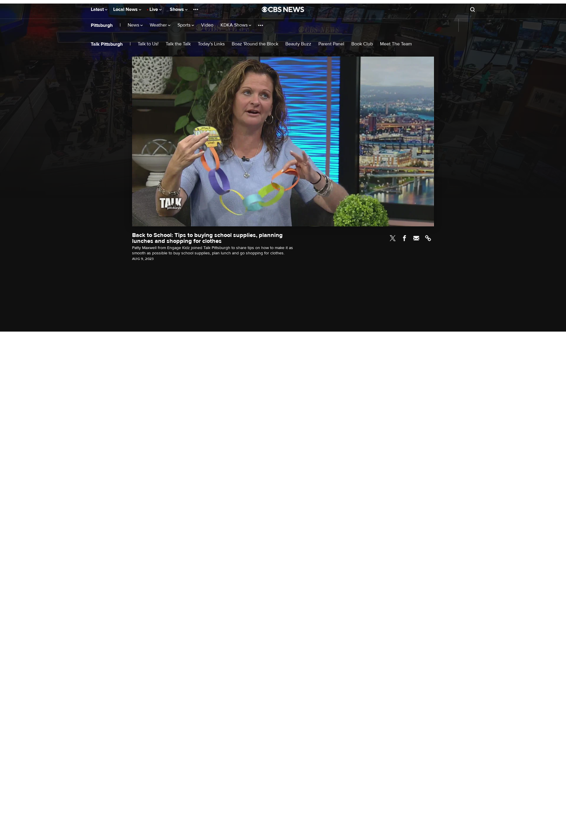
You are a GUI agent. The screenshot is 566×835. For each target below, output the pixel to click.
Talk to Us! (148, 44)
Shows (177, 9)
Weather (159, 25)
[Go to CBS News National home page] (283, 9)
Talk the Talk (178, 44)
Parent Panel (331, 44)
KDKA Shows (235, 25)
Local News (126, 9)
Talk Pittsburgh (107, 44)
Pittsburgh (102, 25)
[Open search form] (472, 9)
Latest (98, 9)
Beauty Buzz (298, 44)
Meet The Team (396, 44)
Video (207, 25)
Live (154, 9)
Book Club (362, 44)
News (134, 25)
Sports (184, 25)
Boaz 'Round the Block (255, 44)
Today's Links (211, 44)
